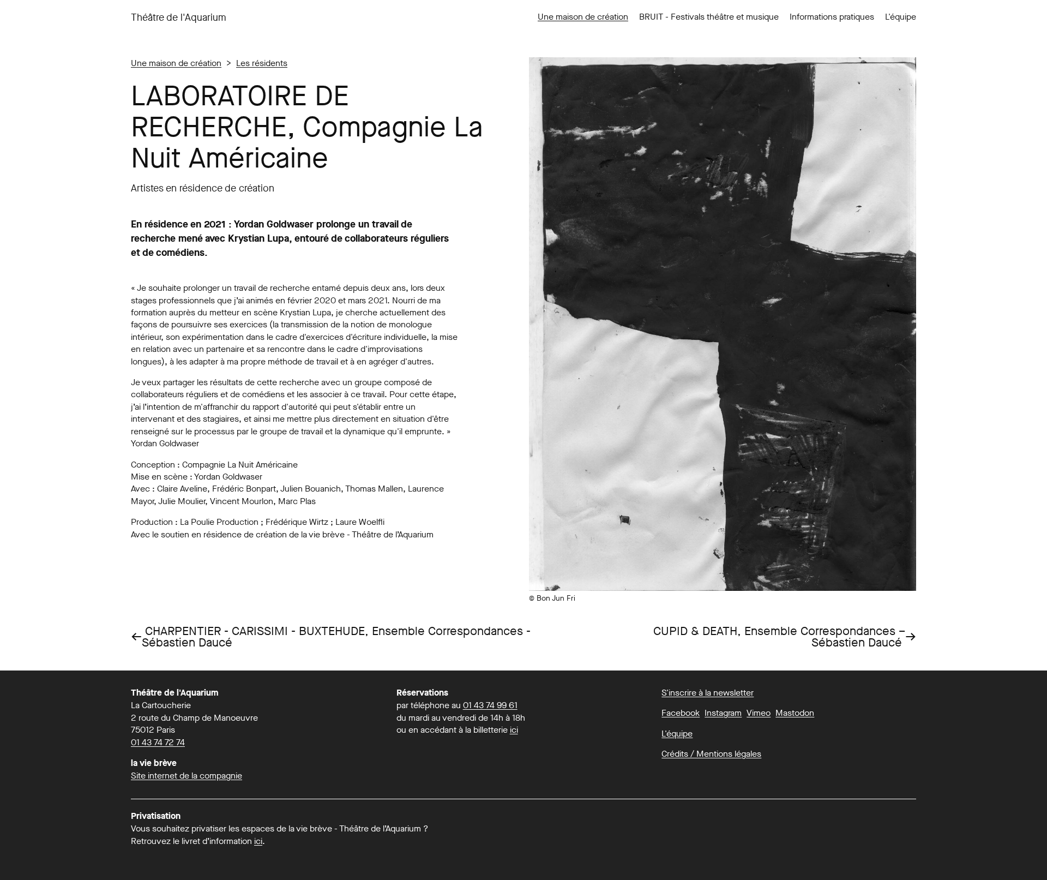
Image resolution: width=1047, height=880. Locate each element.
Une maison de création (583, 16)
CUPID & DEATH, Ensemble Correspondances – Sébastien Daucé (784, 637)
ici (514, 729)
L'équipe (900, 16)
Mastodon (794, 713)
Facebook (680, 713)
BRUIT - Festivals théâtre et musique (709, 16)
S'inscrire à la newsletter (707, 692)
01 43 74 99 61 (490, 705)
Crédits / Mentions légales (711, 753)
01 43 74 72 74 (158, 742)
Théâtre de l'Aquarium (178, 17)
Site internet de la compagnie (186, 775)
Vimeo (759, 713)
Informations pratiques (832, 16)
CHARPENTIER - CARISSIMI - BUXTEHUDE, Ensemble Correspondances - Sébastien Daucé (331, 637)
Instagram (723, 713)
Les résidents (261, 63)
